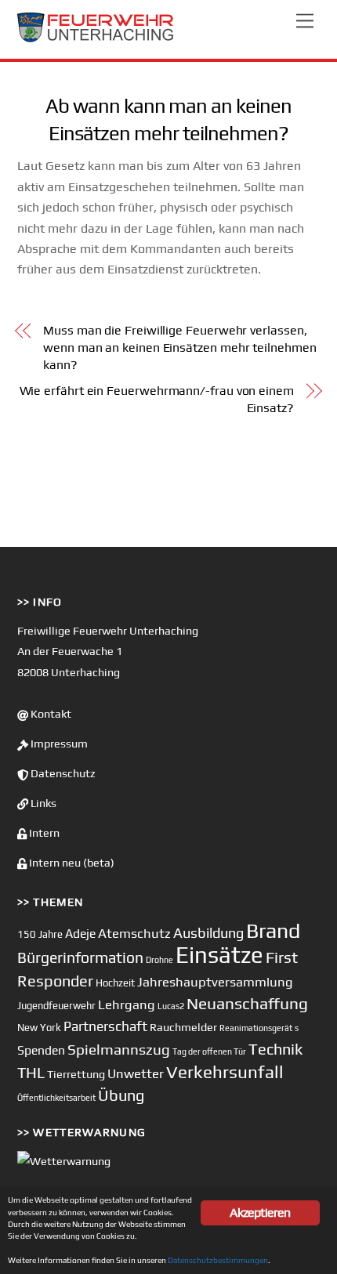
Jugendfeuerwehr (56, 1006)
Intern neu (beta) (70, 862)
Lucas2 (171, 1006)
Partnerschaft (105, 1026)
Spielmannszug (118, 1049)
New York (39, 1027)
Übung (121, 1095)
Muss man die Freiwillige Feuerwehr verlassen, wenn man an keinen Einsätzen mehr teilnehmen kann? (179, 348)
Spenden (41, 1050)
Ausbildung (208, 933)
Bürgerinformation (80, 957)
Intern (43, 833)
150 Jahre (40, 934)
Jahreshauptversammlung (215, 982)
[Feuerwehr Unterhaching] (95, 38)
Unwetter (135, 1073)
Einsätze (219, 955)
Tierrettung (76, 1073)
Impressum (58, 743)
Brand (273, 930)
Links (42, 803)
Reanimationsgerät (255, 1028)
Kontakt (49, 714)
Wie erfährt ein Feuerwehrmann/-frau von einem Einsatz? (157, 399)
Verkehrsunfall (225, 1072)
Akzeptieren (260, 1212)
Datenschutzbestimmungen (218, 1260)
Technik (275, 1049)
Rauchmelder (183, 1026)
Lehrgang (126, 1004)
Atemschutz (134, 933)
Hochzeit (115, 983)
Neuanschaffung (247, 1003)
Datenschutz (62, 773)
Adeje (80, 933)
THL (31, 1072)
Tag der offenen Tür (209, 1051)
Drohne (159, 960)
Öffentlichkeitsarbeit (56, 1097)
